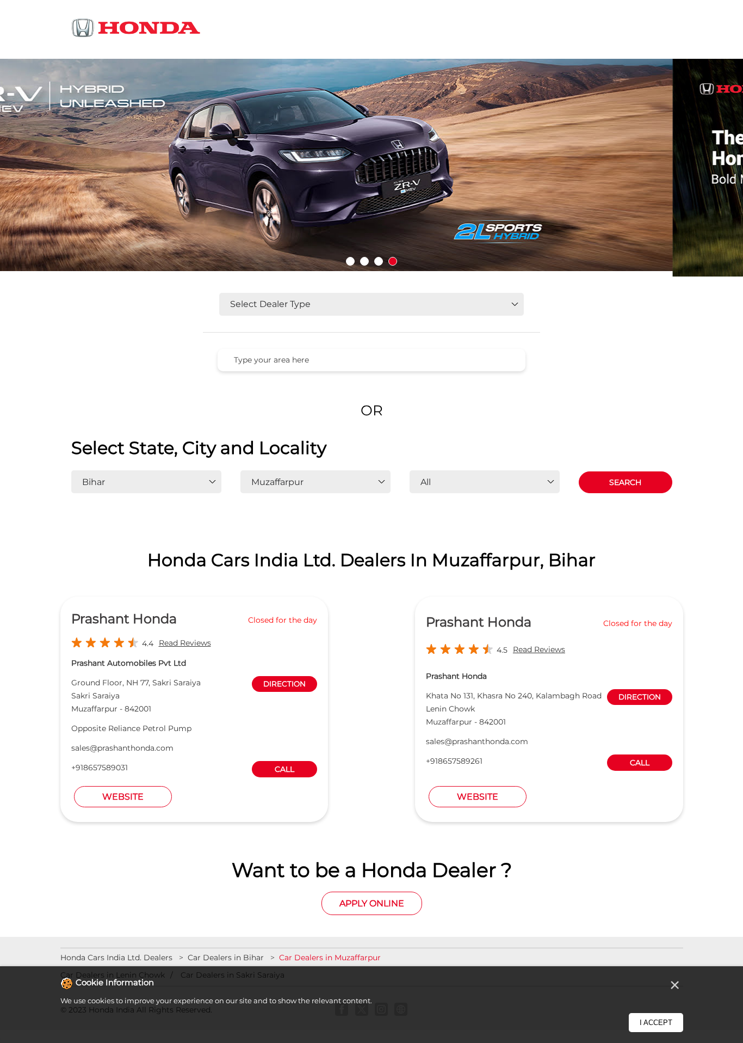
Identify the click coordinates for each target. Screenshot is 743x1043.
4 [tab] (392, 261)
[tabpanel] (371, 168)
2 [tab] (364, 261)
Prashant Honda (124, 619)
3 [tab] (378, 261)
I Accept (656, 1023)
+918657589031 (99, 767)
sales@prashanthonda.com (122, 748)
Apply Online (371, 903)
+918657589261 (454, 761)
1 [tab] (350, 261)
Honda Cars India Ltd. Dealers (117, 957)
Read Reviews (185, 643)
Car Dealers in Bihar (226, 957)
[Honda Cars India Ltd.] (136, 29)
